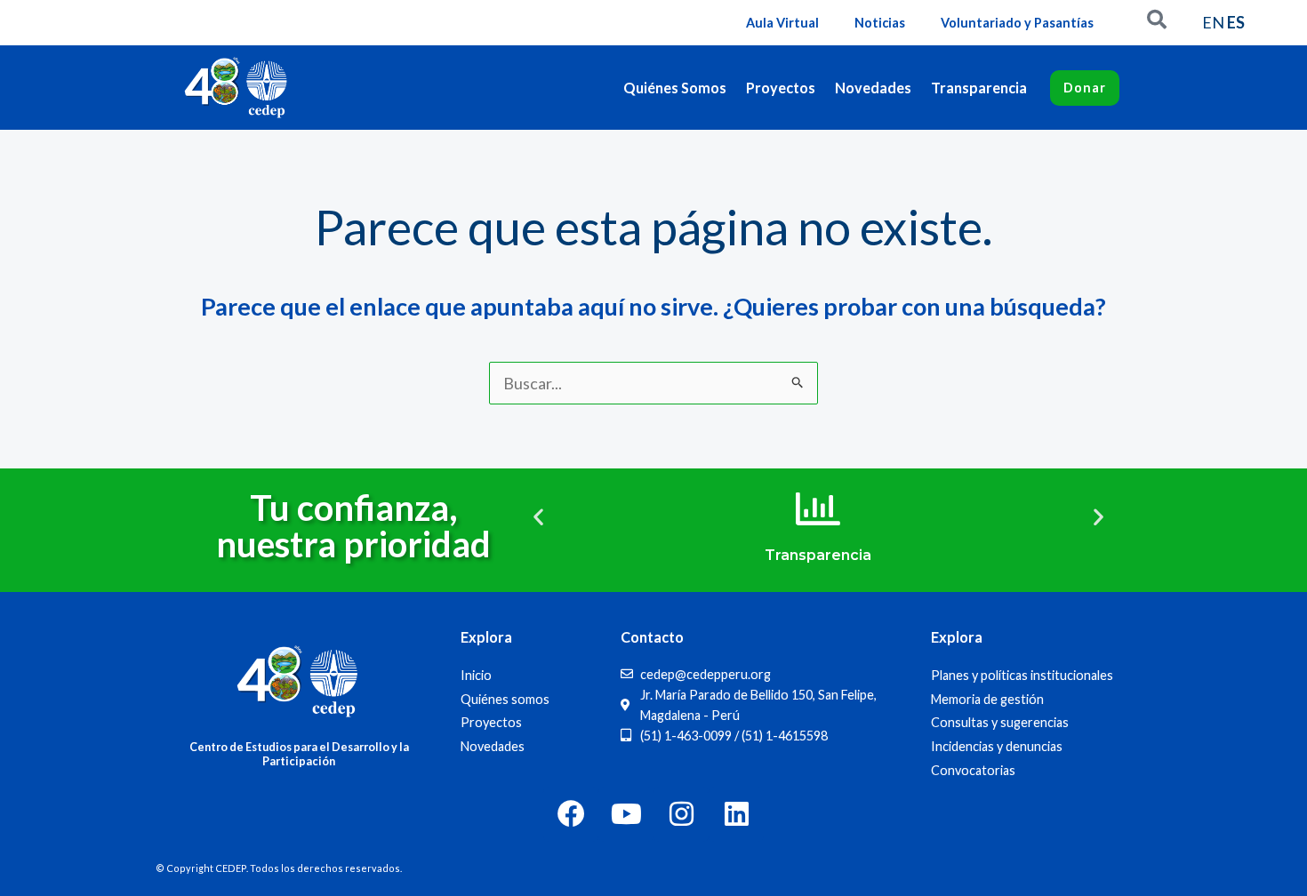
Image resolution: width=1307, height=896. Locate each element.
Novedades (873, 87)
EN (1213, 22)
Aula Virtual (782, 22)
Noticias (879, 22)
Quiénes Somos (674, 87)
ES (1236, 22)
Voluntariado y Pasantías (1017, 22)
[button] (538, 517)
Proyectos (780, 87)
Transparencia (979, 87)
